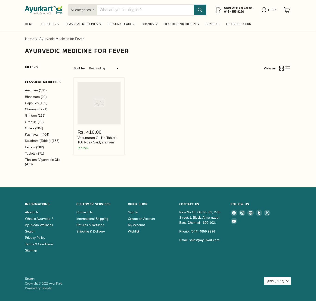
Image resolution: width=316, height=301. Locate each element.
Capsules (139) (36, 103)
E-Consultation (238, 24)
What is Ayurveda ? (39, 218)
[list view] (288, 68)
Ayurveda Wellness (39, 225)
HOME (29, 24)
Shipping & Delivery (90, 231)
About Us (31, 212)
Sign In (133, 212)
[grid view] (281, 68)
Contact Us (84, 212)
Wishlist (133, 231)
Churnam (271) (36, 109)
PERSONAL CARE (120, 24)
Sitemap (31, 250)
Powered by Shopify (38, 288)
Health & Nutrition (180, 24)
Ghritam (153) (35, 115)
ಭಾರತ (275, 281)
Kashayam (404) (37, 134)
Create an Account (141, 218)
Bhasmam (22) (36, 97)
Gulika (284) (34, 128)
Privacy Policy (35, 237)
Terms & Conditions (39, 244)
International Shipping (92, 218)
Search (30, 231)
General (212, 24)
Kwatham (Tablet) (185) (42, 141)
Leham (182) (34, 147)
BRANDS (148, 24)
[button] (270, 10)
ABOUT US (48, 24)
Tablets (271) (34, 153)
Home (29, 39)
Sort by (79, 68)
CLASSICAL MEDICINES (82, 24)
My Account (136, 225)
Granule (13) (34, 122)
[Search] (200, 10)
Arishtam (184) (36, 90)
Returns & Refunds (90, 225)
